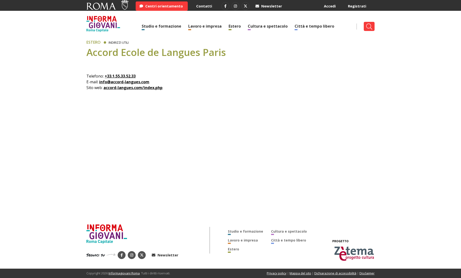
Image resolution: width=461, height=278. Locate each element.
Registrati (357, 6)
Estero (235, 26)
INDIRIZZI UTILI (119, 43)
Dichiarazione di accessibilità (335, 273)
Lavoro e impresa (205, 26)
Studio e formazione (161, 26)
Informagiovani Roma (124, 273)
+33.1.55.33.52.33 (120, 76)
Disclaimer (367, 273)
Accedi (330, 6)
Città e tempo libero (314, 26)
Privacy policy (276, 273)
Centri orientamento (163, 6)
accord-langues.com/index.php (133, 87)
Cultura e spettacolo (268, 26)
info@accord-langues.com (124, 82)
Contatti (204, 6)
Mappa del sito (300, 273)
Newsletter (271, 6)
